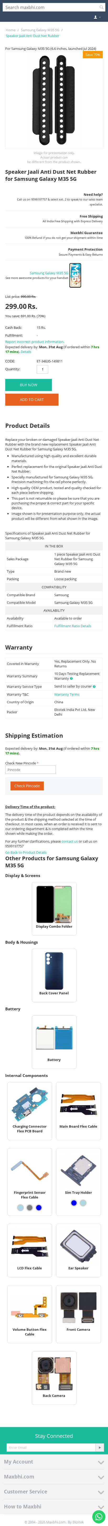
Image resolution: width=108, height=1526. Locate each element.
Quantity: (12, 369)
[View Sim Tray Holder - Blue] (74, 1203)
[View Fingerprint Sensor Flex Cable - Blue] (39, 1208)
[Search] (101, 7)
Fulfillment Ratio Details (72, 626)
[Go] (99, 1447)
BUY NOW (28, 384)
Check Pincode (27, 785)
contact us (70, 841)
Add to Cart (32, 399)
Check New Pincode (20, 763)
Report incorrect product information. (34, 341)
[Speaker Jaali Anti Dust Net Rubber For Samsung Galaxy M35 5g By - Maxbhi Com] (54, 100)
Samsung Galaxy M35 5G (40, 30)
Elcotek (78, 1522)
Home (10, 30)
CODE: (10, 361)
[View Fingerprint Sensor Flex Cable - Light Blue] (20, 1208)
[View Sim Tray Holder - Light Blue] (83, 1203)
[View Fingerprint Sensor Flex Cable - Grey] (30, 1208)
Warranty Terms (66, 694)
